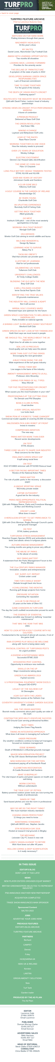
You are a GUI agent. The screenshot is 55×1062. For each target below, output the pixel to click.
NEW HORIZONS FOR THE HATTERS (27, 761)
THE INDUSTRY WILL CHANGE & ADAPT (27, 302)
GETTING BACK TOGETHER (27, 211)
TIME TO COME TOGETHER (27, 85)
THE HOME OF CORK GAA (27, 164)
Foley (27, 954)
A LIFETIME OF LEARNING (27, 261)
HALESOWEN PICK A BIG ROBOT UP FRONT (27, 423)
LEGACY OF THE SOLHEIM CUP (27, 689)
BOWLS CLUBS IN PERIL (27, 403)
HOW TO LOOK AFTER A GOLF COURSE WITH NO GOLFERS (27, 631)
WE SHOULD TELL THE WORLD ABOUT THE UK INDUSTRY (27, 339)
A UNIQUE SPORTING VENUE (27, 486)
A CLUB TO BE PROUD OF (27, 601)
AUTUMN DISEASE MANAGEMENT (28, 545)
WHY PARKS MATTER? (27, 558)
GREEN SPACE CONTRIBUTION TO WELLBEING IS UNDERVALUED (27, 316)
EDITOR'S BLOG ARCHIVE (27, 927)
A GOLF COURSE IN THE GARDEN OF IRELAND (27, 191)
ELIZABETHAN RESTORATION (28, 768)
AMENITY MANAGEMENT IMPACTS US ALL (27, 374)
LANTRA (27, 973)
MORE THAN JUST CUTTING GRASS (27, 353)
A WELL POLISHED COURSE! (27, 288)
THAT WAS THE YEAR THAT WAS (27, 624)
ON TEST (27, 443)
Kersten (27, 969)
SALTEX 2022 (27, 911)
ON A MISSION (27, 234)
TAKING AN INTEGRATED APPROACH (27, 732)
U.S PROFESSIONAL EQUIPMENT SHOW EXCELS (27, 682)
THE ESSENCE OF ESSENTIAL (27, 615)
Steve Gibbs (20, 1046)
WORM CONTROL (27, 783)
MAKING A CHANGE (27, 130)
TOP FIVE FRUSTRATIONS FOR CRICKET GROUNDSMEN (27, 388)
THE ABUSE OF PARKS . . (27, 551)
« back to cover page (9, 13)
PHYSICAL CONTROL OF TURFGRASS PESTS (27, 648)
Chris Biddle (20, 1051)
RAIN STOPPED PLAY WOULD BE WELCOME (27, 642)
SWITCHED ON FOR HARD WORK (27, 36)
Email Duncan (27, 1029)
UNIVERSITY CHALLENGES (27, 274)
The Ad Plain (27, 1001)
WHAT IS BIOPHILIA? (27, 774)
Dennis (27, 949)
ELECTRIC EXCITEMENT (27, 157)
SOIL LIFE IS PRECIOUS (27, 347)
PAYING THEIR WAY (27, 367)
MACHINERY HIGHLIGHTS (27, 43)
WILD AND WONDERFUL (27, 241)
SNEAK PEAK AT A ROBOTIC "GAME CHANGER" (28, 416)
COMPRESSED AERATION (28, 430)
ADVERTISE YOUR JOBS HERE (27, 919)
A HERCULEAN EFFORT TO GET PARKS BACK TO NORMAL (27, 519)
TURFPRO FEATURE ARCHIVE (27, 932)
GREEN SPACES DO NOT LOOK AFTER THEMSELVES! (27, 331)
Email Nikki (27, 1040)
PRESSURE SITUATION (27, 594)
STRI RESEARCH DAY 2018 (27, 829)
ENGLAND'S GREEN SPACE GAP (27, 457)
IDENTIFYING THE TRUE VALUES (27, 295)
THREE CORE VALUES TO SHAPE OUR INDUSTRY (27, 450)
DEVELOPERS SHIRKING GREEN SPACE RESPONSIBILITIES (27, 77)
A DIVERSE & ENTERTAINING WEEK (27, 655)
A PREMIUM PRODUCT (27, 117)
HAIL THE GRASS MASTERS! (27, 709)
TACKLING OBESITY (27, 254)
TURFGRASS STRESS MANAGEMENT (27, 536)
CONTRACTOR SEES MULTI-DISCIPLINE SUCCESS (27, 718)
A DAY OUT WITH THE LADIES (27, 696)
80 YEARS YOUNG (27, 198)
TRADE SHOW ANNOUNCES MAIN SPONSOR (28, 902)
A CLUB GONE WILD (27, 184)
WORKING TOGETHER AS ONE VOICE (27, 144)
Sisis (28, 983)
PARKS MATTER (27, 477)
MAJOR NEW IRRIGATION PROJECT (27, 754)
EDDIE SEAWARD (28, 747)
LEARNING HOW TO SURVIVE (27, 247)
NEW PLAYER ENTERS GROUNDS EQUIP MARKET (27, 881)
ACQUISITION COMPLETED (27, 898)
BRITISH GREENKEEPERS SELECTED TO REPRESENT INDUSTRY (27, 887)
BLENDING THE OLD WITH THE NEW (27, 281)
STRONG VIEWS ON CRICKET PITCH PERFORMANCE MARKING (27, 109)
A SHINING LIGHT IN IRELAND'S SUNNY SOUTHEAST (27, 324)
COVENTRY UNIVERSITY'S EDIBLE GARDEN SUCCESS (27, 702)
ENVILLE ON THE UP (27, 669)
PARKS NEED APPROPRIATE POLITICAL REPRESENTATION (27, 501)
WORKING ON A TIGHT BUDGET (28, 227)
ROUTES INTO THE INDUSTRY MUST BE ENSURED (27, 99)
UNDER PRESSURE (27, 738)
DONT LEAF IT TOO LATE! (27, 873)
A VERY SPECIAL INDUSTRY (28, 410)
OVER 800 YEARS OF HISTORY (27, 178)
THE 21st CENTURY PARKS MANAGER (27, 567)
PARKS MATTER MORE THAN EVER (27, 437)
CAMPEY (27, 945)
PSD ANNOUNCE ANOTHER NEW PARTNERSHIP (27, 893)
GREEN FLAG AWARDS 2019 (27, 675)
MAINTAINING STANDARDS (27, 822)
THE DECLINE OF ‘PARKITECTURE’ (27, 70)
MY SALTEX (27, 49)
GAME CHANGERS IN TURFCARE (27, 608)
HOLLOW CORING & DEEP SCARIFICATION (27, 849)
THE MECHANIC (27, 835)
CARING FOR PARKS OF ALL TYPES (27, 380)
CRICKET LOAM (27, 511)
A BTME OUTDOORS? (27, 493)
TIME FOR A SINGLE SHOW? (27, 581)
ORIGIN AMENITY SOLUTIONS (27, 978)
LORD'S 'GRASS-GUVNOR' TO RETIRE (27, 842)
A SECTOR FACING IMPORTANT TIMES (27, 470)
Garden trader (27, 992)
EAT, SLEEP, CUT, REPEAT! (27, 574)
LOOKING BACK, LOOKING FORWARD (27, 63)
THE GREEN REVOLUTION (27, 124)
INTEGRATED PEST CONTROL (27, 662)
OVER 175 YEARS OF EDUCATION (27, 151)
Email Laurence (28, 1018)
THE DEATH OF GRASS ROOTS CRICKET (27, 92)
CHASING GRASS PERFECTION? (27, 815)
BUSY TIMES (27, 725)
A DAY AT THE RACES (27, 137)
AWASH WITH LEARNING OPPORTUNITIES (27, 56)
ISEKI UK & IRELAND (27, 964)
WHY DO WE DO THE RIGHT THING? (27, 808)
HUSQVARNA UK (27, 959)
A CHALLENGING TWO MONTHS (27, 588)
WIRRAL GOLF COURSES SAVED (27, 308)
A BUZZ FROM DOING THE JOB (27, 360)
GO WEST (27, 218)
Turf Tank (27, 988)
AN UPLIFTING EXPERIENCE (27, 205)
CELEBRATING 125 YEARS (27, 268)
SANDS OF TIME (27, 799)
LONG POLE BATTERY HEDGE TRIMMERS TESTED (27, 171)
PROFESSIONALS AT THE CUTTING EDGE (27, 396)
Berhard (27, 940)
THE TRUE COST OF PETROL (27, 790)
